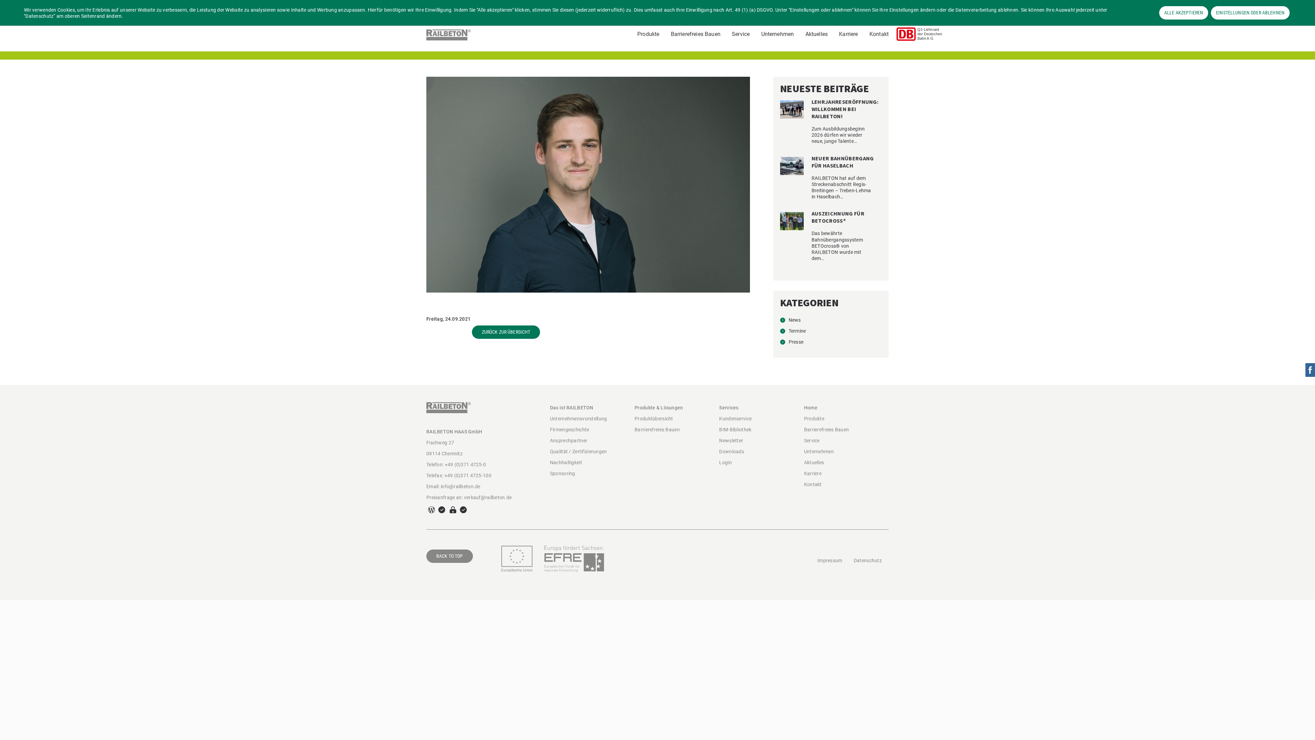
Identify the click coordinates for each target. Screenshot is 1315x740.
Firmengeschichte (569, 429)
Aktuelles (816, 34)
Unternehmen (777, 34)
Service (741, 34)
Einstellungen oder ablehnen (1250, 12)
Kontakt (879, 34)
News (795, 320)
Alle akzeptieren (1183, 12)
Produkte (648, 34)
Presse (796, 342)
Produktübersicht (654, 418)
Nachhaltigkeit (566, 462)
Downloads (731, 451)
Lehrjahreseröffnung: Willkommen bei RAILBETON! (845, 109)
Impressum (829, 560)
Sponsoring (562, 473)
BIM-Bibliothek (735, 429)
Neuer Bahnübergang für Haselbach (843, 162)
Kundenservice (735, 418)
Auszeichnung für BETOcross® (838, 217)
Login (725, 462)
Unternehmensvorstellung (578, 418)
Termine (797, 331)
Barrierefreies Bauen (696, 34)
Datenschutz (868, 560)
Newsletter (731, 440)
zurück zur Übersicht (506, 332)
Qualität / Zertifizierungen (578, 451)
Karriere (848, 34)
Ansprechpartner (568, 440)
